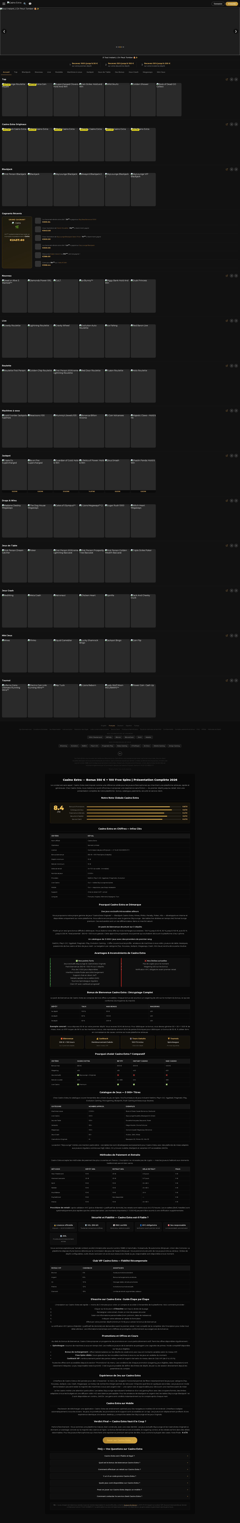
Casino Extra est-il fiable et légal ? (119, 1456)
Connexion (218, 4)
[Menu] (4, 3)
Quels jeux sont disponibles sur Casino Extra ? (119, 1483)
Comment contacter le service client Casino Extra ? (119, 1496)
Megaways (147, 72)
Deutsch (120, 725)
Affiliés (204, 729)
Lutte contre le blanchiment (99, 729)
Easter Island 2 (55, 254)
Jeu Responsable (55, 729)
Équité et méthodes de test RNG (150, 729)
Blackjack (26, 72)
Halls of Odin (62, 262)
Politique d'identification (130, 729)
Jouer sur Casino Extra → (120, 1440)
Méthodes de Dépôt (214, 729)
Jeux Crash (133, 72)
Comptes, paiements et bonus (185, 729)
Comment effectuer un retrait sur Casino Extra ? (119, 1469)
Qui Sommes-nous (25, 729)
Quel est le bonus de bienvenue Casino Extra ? (119, 1463)
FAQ (198, 729)
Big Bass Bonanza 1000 (87, 219)
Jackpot (90, 72)
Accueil (6, 72)
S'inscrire (232, 4)
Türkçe (136, 725)
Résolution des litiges (81, 729)
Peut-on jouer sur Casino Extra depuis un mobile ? (119, 1490)
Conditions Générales (41, 729)
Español (129, 725)
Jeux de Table (104, 72)
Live (49, 72)
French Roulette (62, 228)
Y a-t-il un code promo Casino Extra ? (119, 1476)
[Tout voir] (226, 79)
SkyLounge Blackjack (86, 245)
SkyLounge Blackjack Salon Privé (68, 237)
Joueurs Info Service (130, 1505)
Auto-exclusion (67, 729)
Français (112, 725)
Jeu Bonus (119, 72)
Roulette (59, 72)
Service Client (115, 729)
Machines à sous (74, 72)
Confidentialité (168, 729)
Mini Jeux (161, 72)
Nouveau (39, 72)
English (103, 725)
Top (15, 72)
